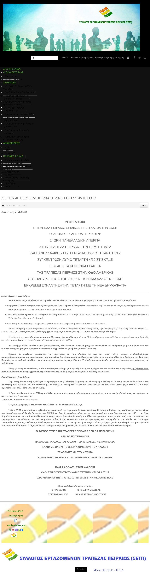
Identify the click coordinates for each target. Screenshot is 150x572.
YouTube (144, 57)
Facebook (134, 57)
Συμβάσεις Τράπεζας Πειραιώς (20, 92)
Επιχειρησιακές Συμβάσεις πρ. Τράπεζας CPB (18, 125)
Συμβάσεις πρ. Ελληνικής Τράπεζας (16, 131)
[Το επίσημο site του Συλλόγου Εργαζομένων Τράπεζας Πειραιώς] (71, 27)
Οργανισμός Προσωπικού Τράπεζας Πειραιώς (16, 97)
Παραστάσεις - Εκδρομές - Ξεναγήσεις (16, 179)
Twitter (139, 57)
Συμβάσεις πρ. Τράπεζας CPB (19, 114)
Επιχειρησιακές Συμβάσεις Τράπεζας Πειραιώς (17, 103)
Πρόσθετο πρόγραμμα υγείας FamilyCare (18, 167)
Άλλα (7, 186)
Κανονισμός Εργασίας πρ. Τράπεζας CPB (16, 119)
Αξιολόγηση (11, 110)
